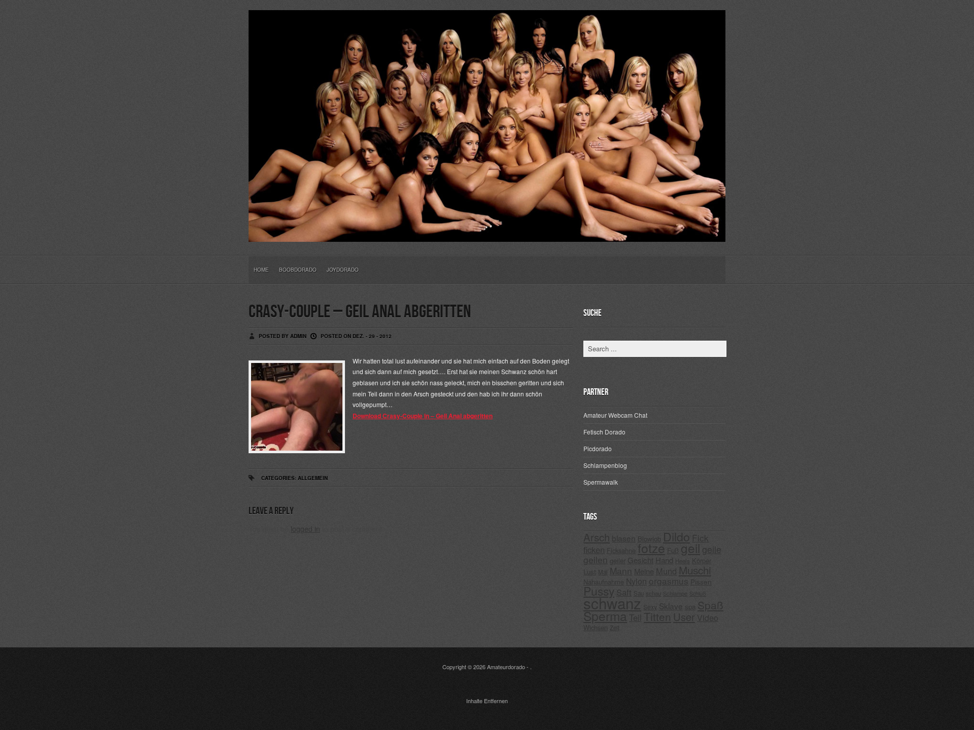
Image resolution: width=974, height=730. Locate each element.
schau (653, 593)
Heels (682, 561)
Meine (644, 571)
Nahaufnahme (603, 582)
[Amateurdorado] (487, 233)
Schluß (697, 593)
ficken (594, 549)
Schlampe (675, 593)
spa (690, 606)
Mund (666, 571)
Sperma (605, 616)
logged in (305, 529)
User (684, 616)
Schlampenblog (605, 465)
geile (711, 549)
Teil (635, 617)
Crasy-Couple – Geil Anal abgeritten (360, 312)
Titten (657, 616)
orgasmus (668, 580)
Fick (700, 537)
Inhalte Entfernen (487, 701)
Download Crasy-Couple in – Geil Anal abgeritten (423, 415)
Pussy (598, 590)
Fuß (673, 550)
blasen (624, 537)
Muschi (695, 569)
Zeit (614, 628)
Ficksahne (621, 550)
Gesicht (640, 560)
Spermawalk (600, 482)
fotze (651, 548)
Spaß (710, 604)
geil (690, 548)
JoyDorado (343, 269)
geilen (595, 559)
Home (261, 269)
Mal (603, 572)
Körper (701, 560)
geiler (617, 560)
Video (707, 618)
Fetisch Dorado (604, 431)
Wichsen (595, 627)
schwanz (612, 602)
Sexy (650, 606)
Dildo (676, 536)
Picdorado (597, 448)
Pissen (701, 581)
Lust (589, 571)
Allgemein (313, 478)
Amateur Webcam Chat (615, 415)
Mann (621, 570)
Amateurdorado (506, 667)
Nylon (636, 581)
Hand (664, 560)
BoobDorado (298, 269)
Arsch (596, 537)
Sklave (671, 605)
